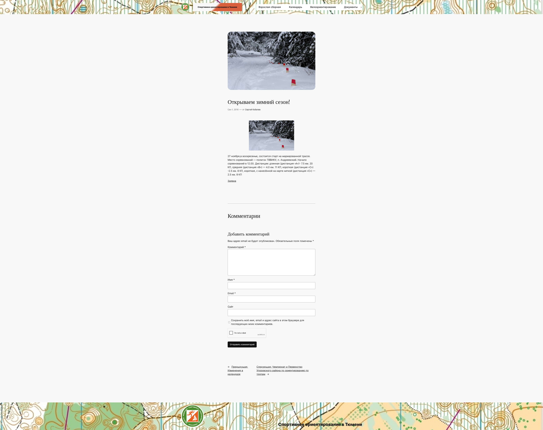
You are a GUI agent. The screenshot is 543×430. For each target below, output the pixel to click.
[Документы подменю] (361, 7)
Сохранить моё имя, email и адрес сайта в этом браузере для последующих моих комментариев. (267, 322)
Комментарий (237, 247)
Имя (231, 279)
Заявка (232, 181)
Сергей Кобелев (252, 109)
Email (232, 293)
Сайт (230, 306)
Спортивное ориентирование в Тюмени (217, 7)
